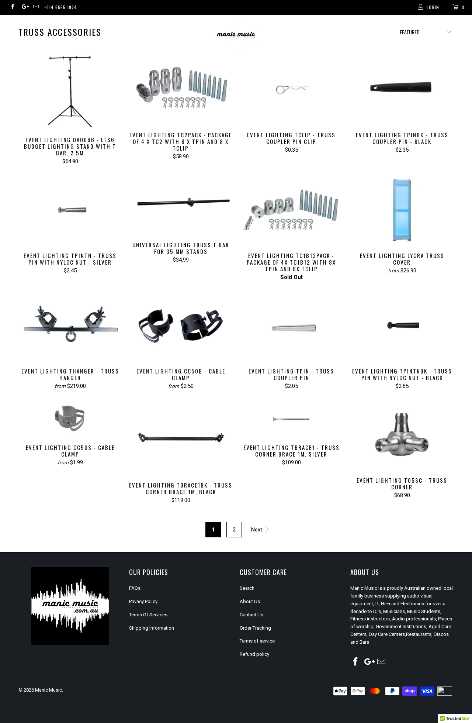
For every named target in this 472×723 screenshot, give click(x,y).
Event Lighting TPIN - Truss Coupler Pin (291, 326)
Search (247, 588)
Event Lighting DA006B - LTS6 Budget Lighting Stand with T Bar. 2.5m (70, 92)
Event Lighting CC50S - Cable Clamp (70, 418)
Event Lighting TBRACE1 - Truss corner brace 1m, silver (291, 418)
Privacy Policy (143, 601)
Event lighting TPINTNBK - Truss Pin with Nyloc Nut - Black (402, 326)
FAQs (134, 588)
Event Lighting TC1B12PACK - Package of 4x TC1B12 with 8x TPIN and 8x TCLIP (291, 210)
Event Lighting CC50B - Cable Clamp (180, 326)
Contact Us (251, 614)
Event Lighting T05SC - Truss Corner (402, 434)
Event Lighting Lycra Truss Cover (402, 210)
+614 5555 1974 (60, 7)
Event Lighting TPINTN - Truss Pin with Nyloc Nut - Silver (70, 210)
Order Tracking (255, 628)
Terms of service (257, 641)
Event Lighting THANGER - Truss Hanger (70, 326)
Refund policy (254, 654)
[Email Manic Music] (35, 7)
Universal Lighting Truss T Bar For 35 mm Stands (180, 205)
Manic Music (48, 690)
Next (257, 529)
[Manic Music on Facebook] (12, 7)
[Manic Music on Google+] (24, 7)
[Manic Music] (236, 35)
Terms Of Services (148, 614)
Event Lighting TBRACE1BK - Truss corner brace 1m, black (180, 437)
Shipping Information (151, 628)
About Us (250, 601)
